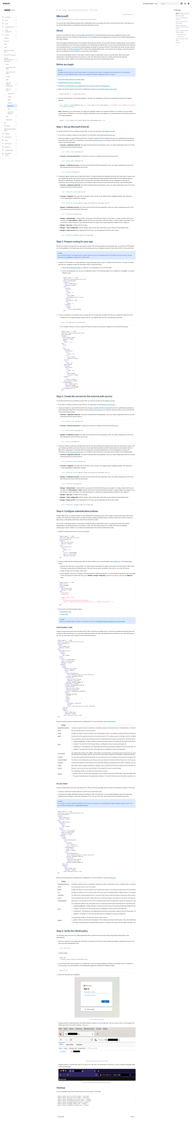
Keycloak (61, 1116)
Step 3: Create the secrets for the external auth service (182, 27)
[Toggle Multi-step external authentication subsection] (16, 84)
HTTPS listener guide (74, 267)
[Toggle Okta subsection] (16, 109)
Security (64, 10)
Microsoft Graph (75, 49)
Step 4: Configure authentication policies (182, 31)
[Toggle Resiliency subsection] (16, 133)
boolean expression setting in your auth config (111, 621)
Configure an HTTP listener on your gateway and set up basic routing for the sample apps (84, 86)
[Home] (57, 10)
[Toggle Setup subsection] (16, 23)
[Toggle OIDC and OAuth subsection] (16, 90)
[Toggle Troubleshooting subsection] (16, 150)
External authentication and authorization (78, 10)
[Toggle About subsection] (16, 20)
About (177, 13)
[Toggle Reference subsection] (16, 146)
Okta (132, 1116)
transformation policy (81, 805)
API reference (112, 721)
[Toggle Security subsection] (16, 34)
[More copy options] (134, 14)
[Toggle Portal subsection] (16, 140)
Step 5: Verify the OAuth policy (182, 39)
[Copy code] (134, 94)
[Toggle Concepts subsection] (16, 38)
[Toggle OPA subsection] (16, 116)
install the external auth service (108, 89)
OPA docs (117, 561)
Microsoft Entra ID (87, 35)
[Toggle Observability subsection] (16, 137)
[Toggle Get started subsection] (16, 17)
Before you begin (180, 15)
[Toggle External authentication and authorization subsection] (16, 60)
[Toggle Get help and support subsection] (16, 154)
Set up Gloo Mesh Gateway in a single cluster (71, 79)
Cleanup (178, 42)
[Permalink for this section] (64, 30)
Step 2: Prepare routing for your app (181, 22)
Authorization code (181, 34)
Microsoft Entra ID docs (108, 135)
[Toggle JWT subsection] (16, 122)
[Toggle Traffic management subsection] (16, 31)
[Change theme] (188, 3)
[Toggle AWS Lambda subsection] (16, 143)
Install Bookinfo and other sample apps (69, 82)
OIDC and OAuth (93, 10)
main (60, 10)
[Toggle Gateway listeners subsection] (16, 26)
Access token (180, 36)
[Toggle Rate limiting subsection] (16, 126)
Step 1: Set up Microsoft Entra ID (182, 18)
